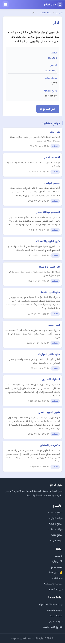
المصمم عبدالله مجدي (48, 211)
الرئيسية (58, 12)
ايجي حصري (53, 324)
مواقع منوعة (56, 540)
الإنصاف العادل (52, 157)
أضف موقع (56, 566)
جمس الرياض (52, 182)
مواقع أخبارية (55, 518)
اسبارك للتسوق (51, 379)
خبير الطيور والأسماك (48, 241)
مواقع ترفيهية (55, 523)
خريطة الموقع (55, 589)
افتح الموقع (48, 108)
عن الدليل (57, 577)
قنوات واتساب (54, 609)
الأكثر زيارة (57, 561)
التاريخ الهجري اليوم (52, 626)
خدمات (55, 146)
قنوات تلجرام (55, 621)
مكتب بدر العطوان (50, 445)
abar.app (52, 57)
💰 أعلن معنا (55, 572)
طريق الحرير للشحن (49, 412)
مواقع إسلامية (55, 512)
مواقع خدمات (45, 12)
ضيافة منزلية (56, 615)
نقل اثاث (55, 131)
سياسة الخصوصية (53, 583)
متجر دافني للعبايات (49, 354)
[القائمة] (6, 4)
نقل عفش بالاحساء (49, 266)
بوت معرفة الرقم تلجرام (50, 604)
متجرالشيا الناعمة (50, 292)
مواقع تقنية (56, 534)
